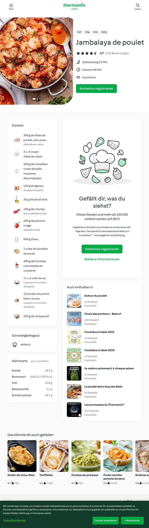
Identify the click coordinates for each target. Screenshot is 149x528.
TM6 (87, 32)
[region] (74, 514)
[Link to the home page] (74, 6)
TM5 (95, 32)
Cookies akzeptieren (105, 520)
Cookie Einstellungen (14, 520)
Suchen (138, 9)
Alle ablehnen (132, 520)
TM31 (104, 32)
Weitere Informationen (102, 259)
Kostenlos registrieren (96, 89)
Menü (11, 9)
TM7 (79, 32)
